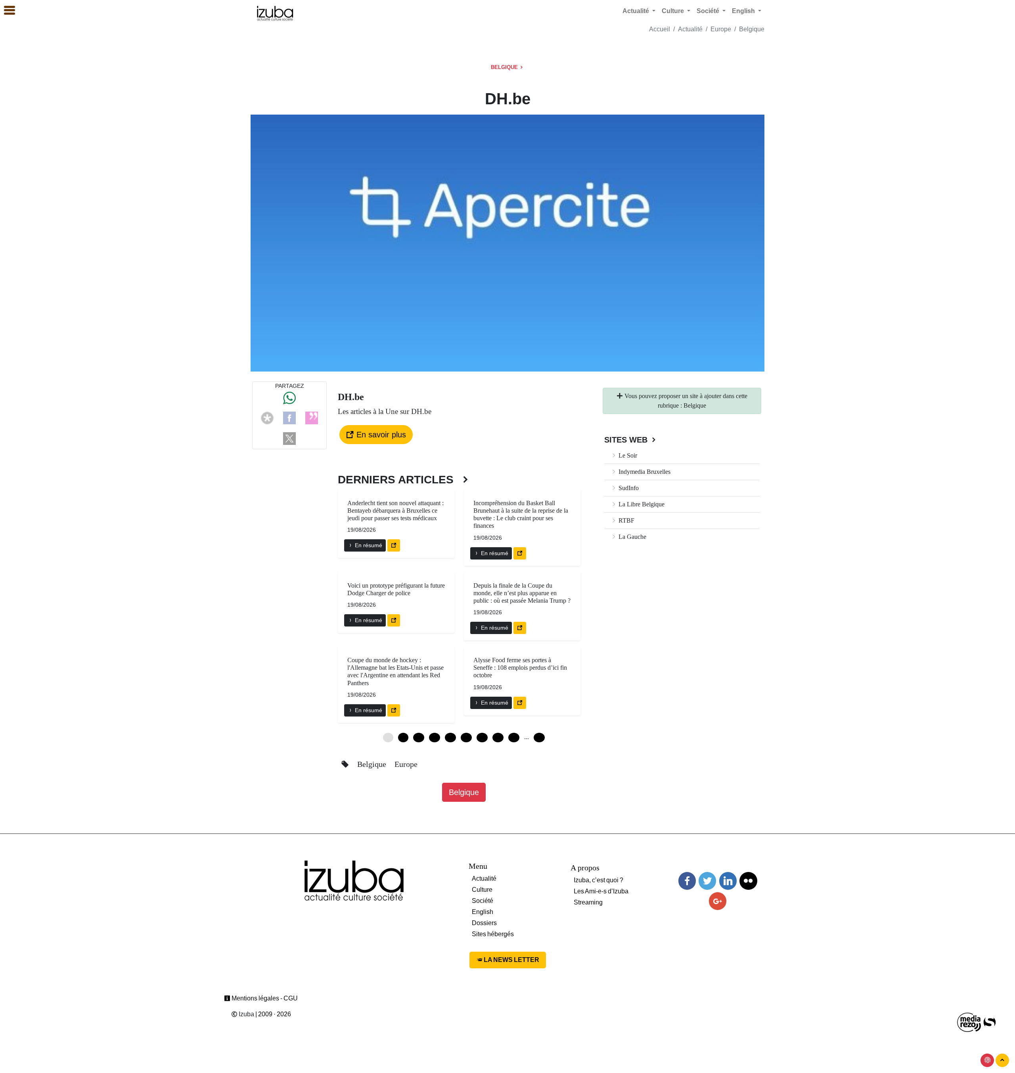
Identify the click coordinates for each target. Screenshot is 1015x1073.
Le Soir (627, 455)
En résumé (367, 545)
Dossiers (484, 923)
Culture (482, 889)
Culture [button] (674, 11)
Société (482, 900)
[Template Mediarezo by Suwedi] (969, 1021)
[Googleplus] (717, 901)
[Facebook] (289, 417)
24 (450, 737)
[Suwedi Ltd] (989, 1021)
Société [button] (709, 11)
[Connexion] (987, 1060)
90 (539, 737)
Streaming (588, 902)
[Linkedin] (728, 881)
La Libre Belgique (641, 504)
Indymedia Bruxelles (643, 471)
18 (434, 737)
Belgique (751, 29)
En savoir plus (380, 434)
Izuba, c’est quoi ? (598, 880)
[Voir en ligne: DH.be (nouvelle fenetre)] (393, 545)
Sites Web (627, 439)
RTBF (625, 520)
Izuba (245, 1014)
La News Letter (511, 959)
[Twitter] (707, 881)
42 (498, 737)
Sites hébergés (493, 934)
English (482, 911)
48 (514, 737)
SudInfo (628, 488)
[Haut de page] (1002, 1060)
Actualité (690, 29)
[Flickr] (748, 881)
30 (466, 737)
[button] (6, 10)
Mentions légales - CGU (264, 998)
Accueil (659, 29)
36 (482, 737)
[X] (289, 438)
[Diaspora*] (267, 417)
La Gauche (631, 536)
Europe (720, 29)
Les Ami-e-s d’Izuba (601, 891)
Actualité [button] (636, 11)
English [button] (744, 11)
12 (418, 737)
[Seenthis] (311, 417)
